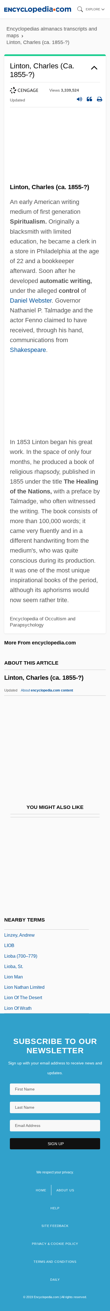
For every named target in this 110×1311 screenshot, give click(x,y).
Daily (55, 1279)
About (47, 690)
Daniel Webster (31, 300)
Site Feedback (54, 1226)
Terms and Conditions (55, 1261)
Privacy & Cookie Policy (55, 1243)
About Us (65, 1190)
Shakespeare (28, 349)
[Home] (37, 9)
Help (54, 1208)
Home (41, 1190)
